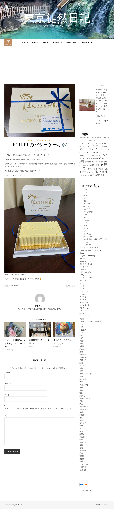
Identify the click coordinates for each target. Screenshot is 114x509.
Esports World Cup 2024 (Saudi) (91, 250)
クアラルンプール (90, 140)
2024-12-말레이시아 (87, 212)
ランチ (104, 155)
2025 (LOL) (83, 214)
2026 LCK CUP (85, 245)
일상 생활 (83, 470)
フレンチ (82, 310)
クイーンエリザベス (88, 143)
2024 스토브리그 (85, 203)
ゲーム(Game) (72, 42)
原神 (81, 343)
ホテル (92, 152)
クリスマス (83, 280)
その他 (81, 294)
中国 (81, 332)
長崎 (81, 445)
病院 (92, 175)
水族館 (81, 415)
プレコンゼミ (84, 308)
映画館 (101, 169)
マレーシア (99, 152)
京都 (81, 338)
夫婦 (90, 158)
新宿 (91, 164)
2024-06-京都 (84, 209)
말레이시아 (83, 464)
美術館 (81, 437)
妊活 (93, 162)
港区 (81, 428)
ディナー (83, 149)
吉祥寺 (81, 346)
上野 (81, 327)
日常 (23, 42)
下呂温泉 (82, 330)
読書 (34, 42)
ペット (81, 313)
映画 (96, 168)
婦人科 (98, 162)
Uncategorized (85, 261)
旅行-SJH (82, 396)
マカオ (81, 319)
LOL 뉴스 (82, 258)
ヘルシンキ (83, 152)
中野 (81, 335)
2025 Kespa (84, 220)
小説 (80, 165)
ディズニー (83, 297)
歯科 (81, 412)
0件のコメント (69, 286)
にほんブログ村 (85, 490)
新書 (97, 165)
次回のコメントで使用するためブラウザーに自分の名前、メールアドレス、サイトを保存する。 (38, 409)
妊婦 (81, 161)
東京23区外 (83, 406)
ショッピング (38, 141)
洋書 (81, 420)
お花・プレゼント (86, 272)
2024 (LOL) (83, 190)
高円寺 (81, 456)
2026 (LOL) (83, 242)
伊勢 (81, 341)
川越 (81, 376)
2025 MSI (83, 225)
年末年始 (82, 379)
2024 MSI (83, 195)
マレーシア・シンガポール (89, 155)
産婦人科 (86, 175)
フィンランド (95, 149)
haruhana (14, 286)
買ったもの (48, 141)
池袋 (81, 417)
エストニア (105, 137)
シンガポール (103, 146)
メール (8, 383)
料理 (81, 382)
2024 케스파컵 (85, 206)
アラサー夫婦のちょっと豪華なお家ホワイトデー (14, 343)
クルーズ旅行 (104, 143)
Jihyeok (85, 42)
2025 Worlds (84, 231)
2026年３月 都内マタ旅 (89, 247)
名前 (7, 372)
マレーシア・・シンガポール (90, 321)
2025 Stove (83, 228)
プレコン (106, 149)
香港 (102, 175)
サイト (6, 395)
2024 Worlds (84, 198)
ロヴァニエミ (83, 158)
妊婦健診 (88, 162)
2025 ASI (82, 217)
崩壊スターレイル (86, 374)
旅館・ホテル (84, 398)
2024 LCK (83, 192)
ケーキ (30, 141)
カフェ (81, 140)
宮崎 (81, 368)
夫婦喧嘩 (95, 158)
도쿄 (81, 461)
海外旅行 (101, 171)
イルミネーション (86, 264)
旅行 (44, 42)
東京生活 (56, 42)
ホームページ (84, 316)
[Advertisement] (57, 67)
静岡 (81, 448)
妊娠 (101, 158)
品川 (81, 352)
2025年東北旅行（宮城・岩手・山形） (94, 239)
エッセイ (82, 269)
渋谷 (80, 175)
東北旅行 (91, 172)
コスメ (81, 288)
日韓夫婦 (90, 169)
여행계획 (82, 467)
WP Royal (18, 505)
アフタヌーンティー (95, 137)
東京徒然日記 (57, 17)
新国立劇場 (83, 385)
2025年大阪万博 (85, 236)
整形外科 (85, 165)
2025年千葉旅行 (85, 234)
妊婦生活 (82, 357)
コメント (7, 416)
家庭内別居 (104, 162)
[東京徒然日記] (8, 42)
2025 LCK (83, 223)
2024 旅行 (83, 201)
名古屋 (81, 349)
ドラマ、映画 (84, 302)
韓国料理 (82, 450)
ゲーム (81, 146)
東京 (106, 168)
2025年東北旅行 (84, 137)
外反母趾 (82, 354)
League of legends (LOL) (88, 256)
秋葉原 (81, 434)
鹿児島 (81, 459)
